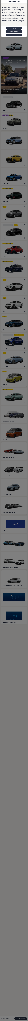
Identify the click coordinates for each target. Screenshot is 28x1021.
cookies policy (19, 21)
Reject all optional (14, 35)
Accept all (14, 28)
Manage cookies (14, 31)
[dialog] (14, 510)
